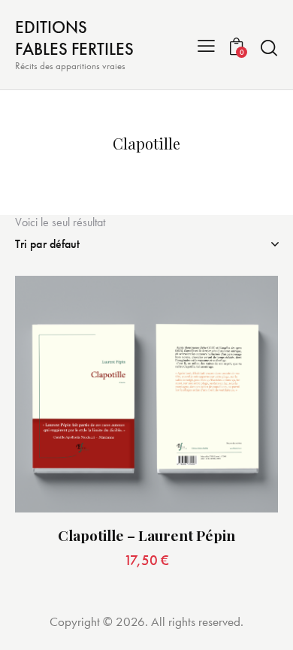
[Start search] (268, 47)
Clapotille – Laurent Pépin (146, 535)
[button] (206, 44)
